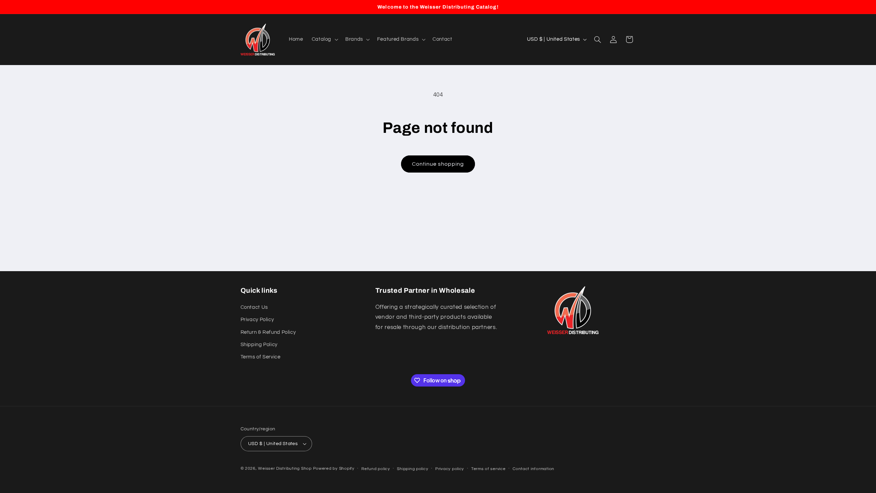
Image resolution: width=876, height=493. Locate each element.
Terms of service (488, 469)
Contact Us (254, 307)
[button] (324, 39)
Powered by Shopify (334, 468)
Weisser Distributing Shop (284, 468)
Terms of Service (261, 356)
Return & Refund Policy (268, 332)
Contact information (533, 469)
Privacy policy (449, 469)
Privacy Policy (257, 319)
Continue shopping (438, 164)
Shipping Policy (259, 344)
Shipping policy (412, 469)
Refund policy (375, 469)
